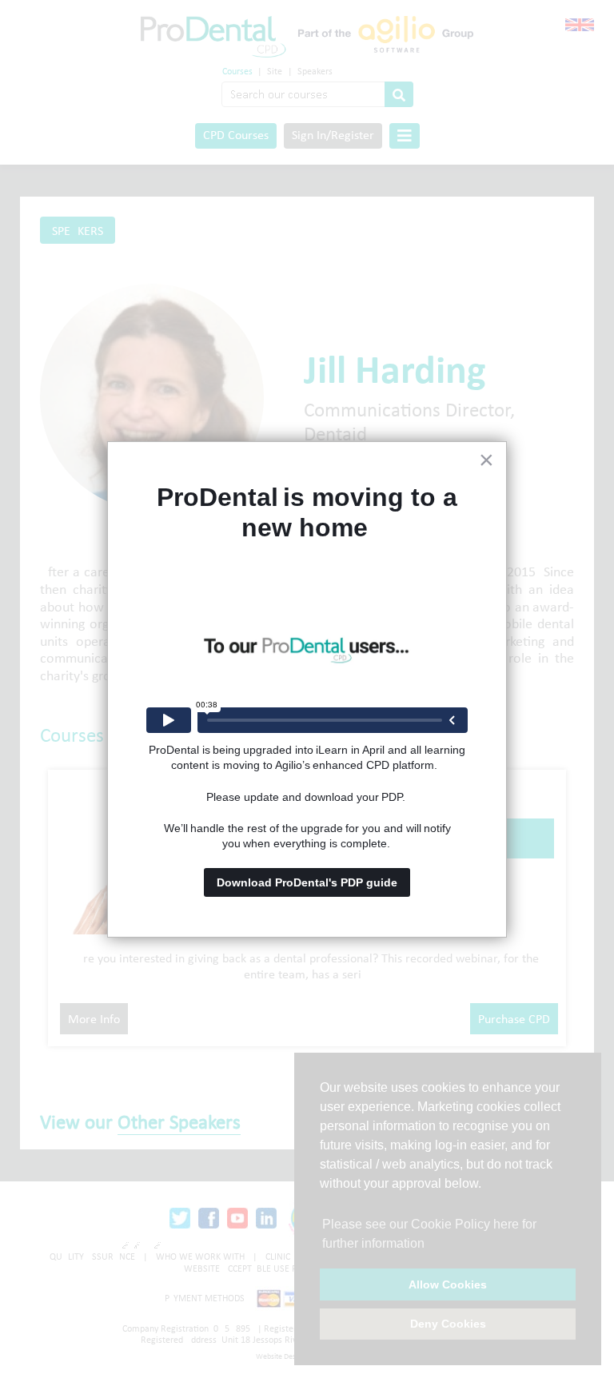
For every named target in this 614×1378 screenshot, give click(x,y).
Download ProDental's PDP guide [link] (307, 882)
